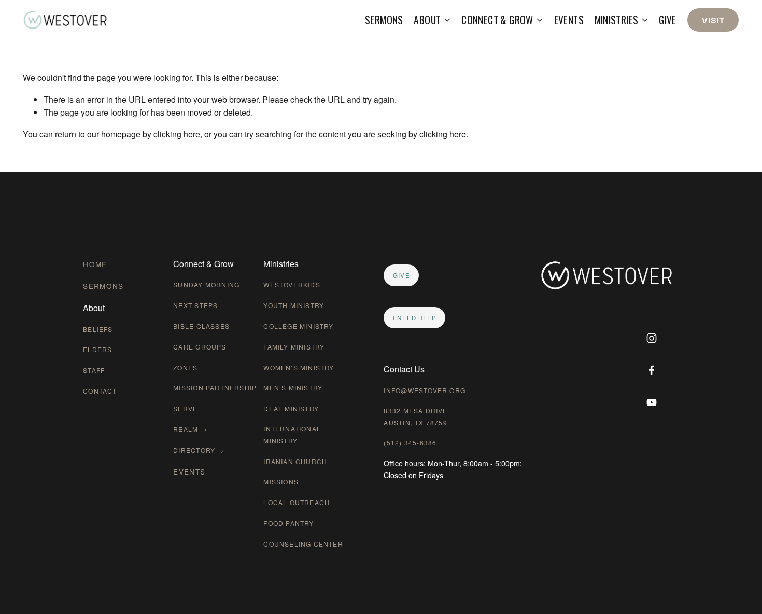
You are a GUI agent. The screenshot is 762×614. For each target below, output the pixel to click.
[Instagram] (651, 338)
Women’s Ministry (298, 367)
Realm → (190, 429)
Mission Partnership (215, 387)
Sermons (384, 19)
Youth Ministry (293, 305)
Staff (94, 370)
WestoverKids (291, 284)
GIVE (401, 275)
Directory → (198, 449)
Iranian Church (295, 461)
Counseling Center (303, 543)
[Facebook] (651, 370)
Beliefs (97, 329)
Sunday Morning (206, 284)
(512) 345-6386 (410, 442)
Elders (97, 349)
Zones (185, 367)
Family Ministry (293, 346)
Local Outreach (296, 502)
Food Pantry (288, 523)
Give (667, 19)
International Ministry (292, 434)
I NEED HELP (414, 318)
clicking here (176, 134)
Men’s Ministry (292, 387)
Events (569, 19)
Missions (281, 481)
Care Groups (199, 346)
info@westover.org (424, 390)
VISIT (713, 20)
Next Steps (195, 305)
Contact (100, 390)
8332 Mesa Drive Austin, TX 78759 (415, 416)
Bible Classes (201, 326)
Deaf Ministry (291, 408)
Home (95, 264)
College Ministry (298, 326)
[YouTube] (651, 402)
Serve (185, 408)
